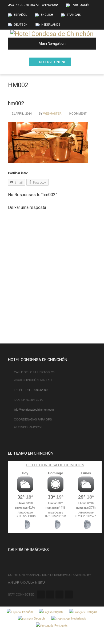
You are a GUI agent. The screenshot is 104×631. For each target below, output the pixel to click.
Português (81, 5)
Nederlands (50, 24)
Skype (69, 594)
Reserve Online (52, 62)
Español (20, 15)
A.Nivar (13, 582)
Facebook (50, 594)
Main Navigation (52, 43)
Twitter (41, 594)
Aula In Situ (35, 582)
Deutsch (20, 24)
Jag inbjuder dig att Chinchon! (33, 5)
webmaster (52, 113)
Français (74, 15)
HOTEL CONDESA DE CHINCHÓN (55, 465)
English (47, 15)
